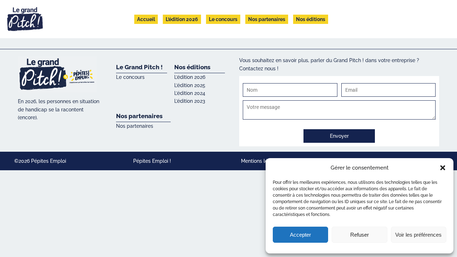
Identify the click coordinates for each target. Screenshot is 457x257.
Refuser (359, 235)
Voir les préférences (418, 235)
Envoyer (339, 136)
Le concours (223, 19)
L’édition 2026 (182, 19)
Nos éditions (310, 19)
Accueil (146, 19)
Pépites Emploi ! (152, 161)
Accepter (300, 235)
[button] (442, 167)
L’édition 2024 (189, 93)
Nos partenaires (266, 19)
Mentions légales (261, 161)
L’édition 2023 (189, 101)
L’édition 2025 (189, 85)
